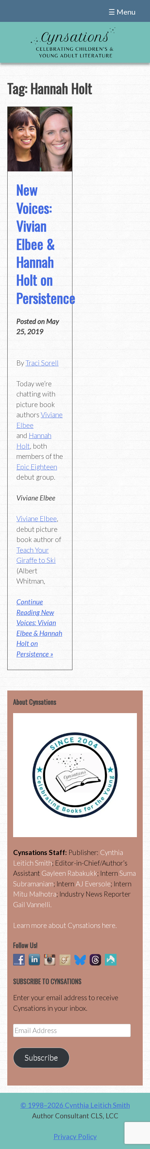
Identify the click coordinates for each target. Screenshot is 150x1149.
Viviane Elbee (36, 518)
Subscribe (41, 1057)
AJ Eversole (93, 883)
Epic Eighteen (36, 467)
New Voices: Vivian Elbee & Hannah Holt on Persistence (45, 243)
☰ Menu (121, 11)
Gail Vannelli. (32, 904)
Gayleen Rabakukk (69, 873)
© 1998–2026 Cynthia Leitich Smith (75, 1105)
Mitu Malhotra (34, 894)
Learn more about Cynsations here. (65, 925)
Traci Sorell (42, 363)
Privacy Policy (75, 1136)
